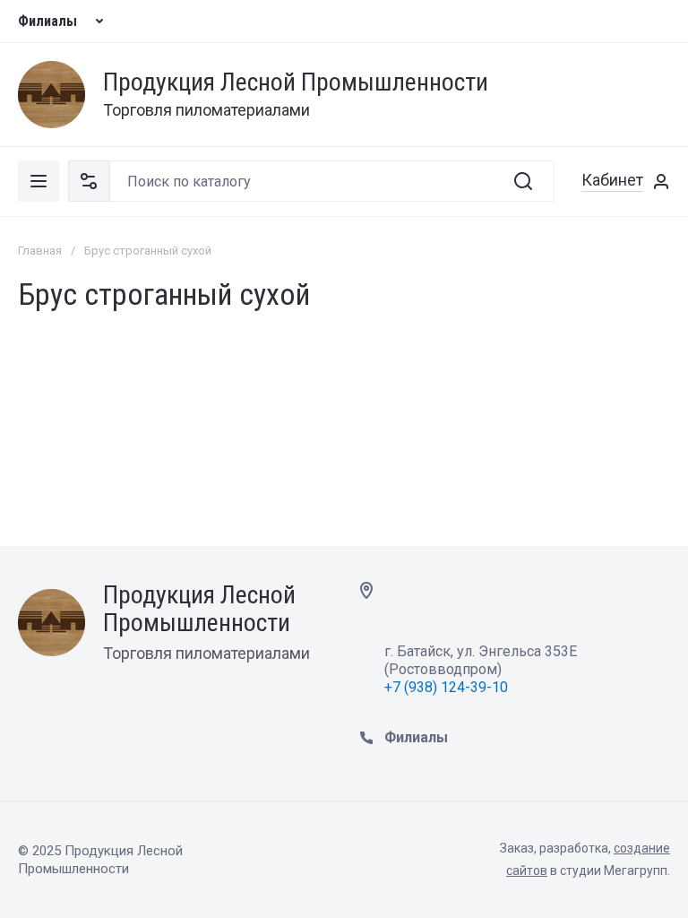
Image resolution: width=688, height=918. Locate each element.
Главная (40, 250)
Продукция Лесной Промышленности (295, 83)
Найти (523, 181)
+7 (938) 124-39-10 (448, 687)
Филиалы (47, 21)
